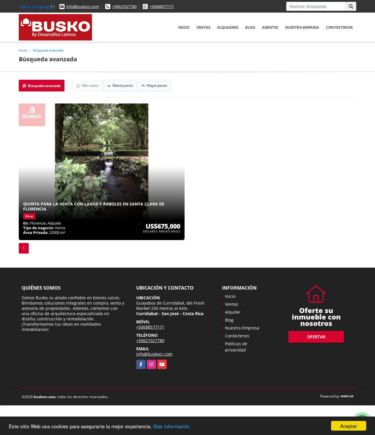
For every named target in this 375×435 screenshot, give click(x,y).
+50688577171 (161, 6)
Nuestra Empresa (302, 27)
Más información (171, 426)
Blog (250, 27)
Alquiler (233, 312)
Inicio (183, 27)
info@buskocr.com (82, 6)
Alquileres (227, 27)
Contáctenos (339, 27)
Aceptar (348, 425)
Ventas (203, 27)
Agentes (270, 27)
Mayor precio (156, 85)
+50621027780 (124, 6)
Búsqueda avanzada (48, 50)
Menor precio (122, 85)
